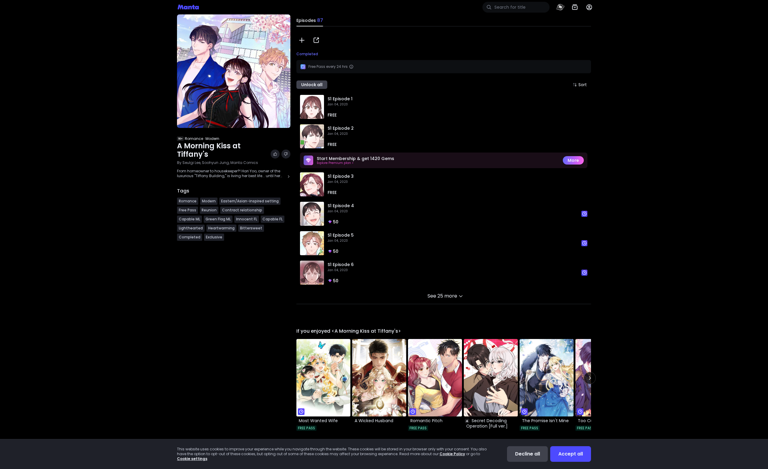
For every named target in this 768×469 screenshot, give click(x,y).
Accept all (570, 453)
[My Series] (575, 7)
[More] (589, 7)
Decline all (527, 453)
